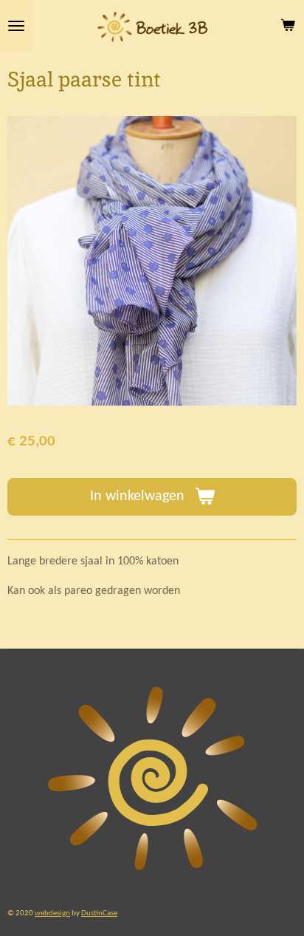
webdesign (52, 913)
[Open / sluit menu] (16, 26)
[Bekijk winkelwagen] (288, 26)
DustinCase (99, 913)
